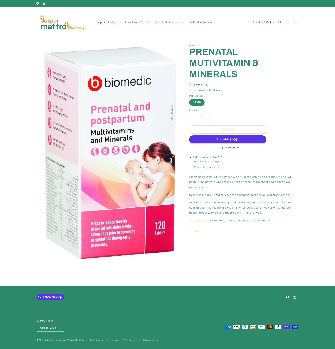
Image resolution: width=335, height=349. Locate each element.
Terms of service (132, 340)
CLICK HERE (197, 220)
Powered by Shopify (77, 340)
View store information (206, 167)
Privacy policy (113, 340)
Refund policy (96, 340)
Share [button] (196, 231)
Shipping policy (150, 340)
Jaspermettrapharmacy (55, 340)
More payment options (227, 147)
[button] (108, 22)
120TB (197, 102)
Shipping (194, 89)
